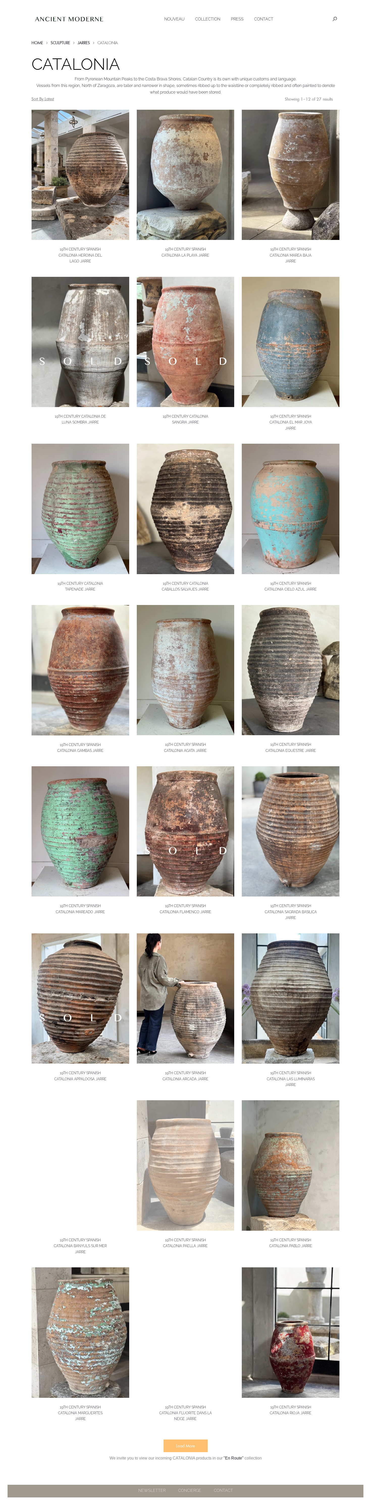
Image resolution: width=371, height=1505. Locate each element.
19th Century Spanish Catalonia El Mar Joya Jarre (291, 422)
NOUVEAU (174, 19)
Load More (185, 1445)
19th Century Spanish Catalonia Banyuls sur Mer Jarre (80, 1246)
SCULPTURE (60, 42)
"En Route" (234, 1458)
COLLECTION (207, 19)
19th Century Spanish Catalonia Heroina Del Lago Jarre (80, 255)
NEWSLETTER (152, 1490)
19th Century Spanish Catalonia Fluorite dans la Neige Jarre (185, 1413)
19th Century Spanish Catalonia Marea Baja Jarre (290, 255)
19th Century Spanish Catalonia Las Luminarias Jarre (291, 1079)
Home (37, 42)
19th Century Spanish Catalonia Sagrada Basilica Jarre (291, 912)
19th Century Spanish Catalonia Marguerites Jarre (80, 1413)
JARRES (84, 42)
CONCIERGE (189, 1490)
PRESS (237, 19)
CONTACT (263, 19)
